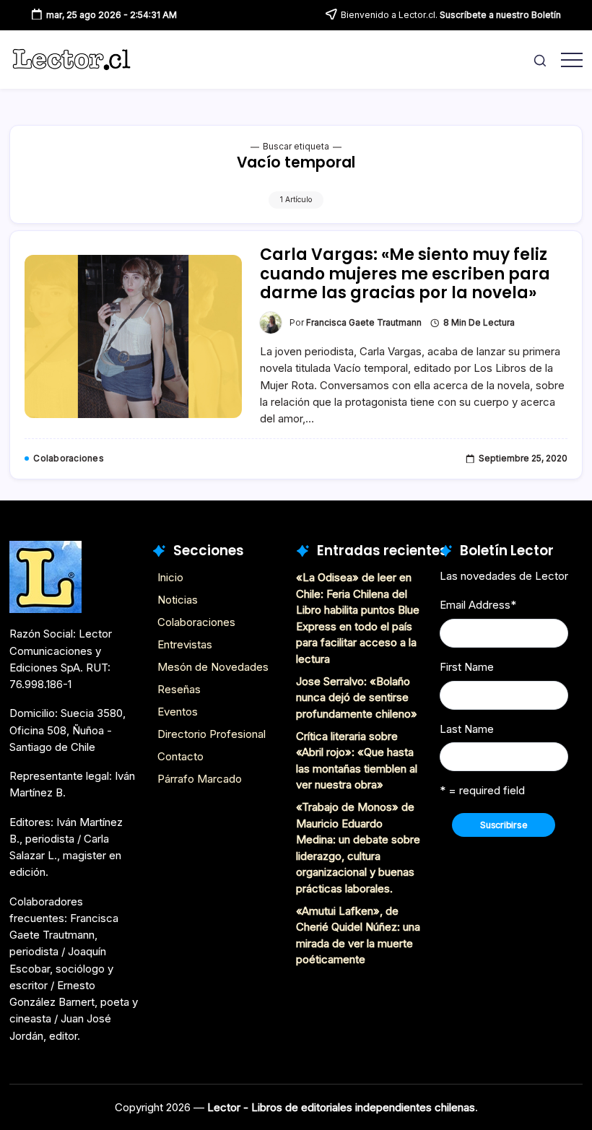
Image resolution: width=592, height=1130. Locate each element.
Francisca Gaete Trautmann (364, 323)
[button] (540, 59)
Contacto (180, 756)
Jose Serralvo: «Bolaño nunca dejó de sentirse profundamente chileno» (356, 697)
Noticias (177, 600)
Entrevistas (184, 644)
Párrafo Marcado (199, 779)
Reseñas (179, 689)
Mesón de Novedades (213, 667)
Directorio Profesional (211, 734)
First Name (467, 667)
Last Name (467, 729)
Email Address (478, 605)
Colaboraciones (196, 622)
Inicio (170, 577)
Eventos (177, 711)
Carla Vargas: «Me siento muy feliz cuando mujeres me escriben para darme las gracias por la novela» (405, 273)
